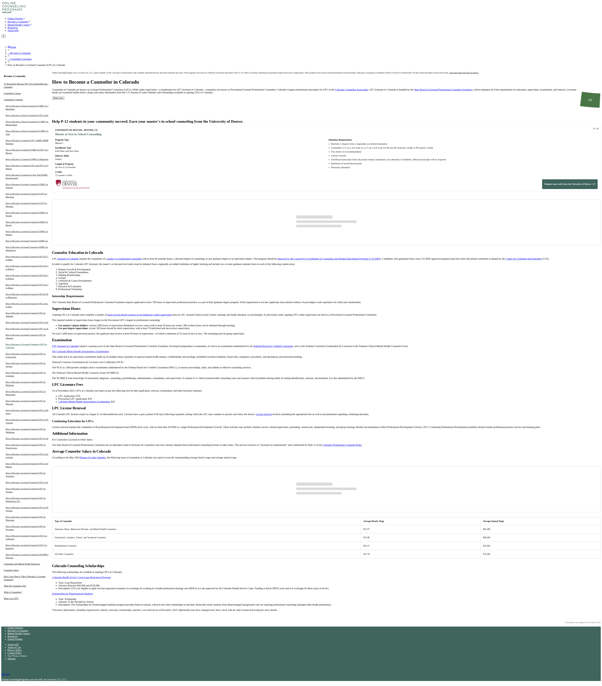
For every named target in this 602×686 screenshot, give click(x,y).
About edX (13, 644)
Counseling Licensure (13, 100)
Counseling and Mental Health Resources (22, 564)
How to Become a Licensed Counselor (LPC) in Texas (28, 482)
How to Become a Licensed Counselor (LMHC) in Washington (27, 249)
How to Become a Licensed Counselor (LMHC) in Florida (27, 214)
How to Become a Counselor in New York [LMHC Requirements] (27, 176)
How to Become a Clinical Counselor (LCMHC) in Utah (27, 133)
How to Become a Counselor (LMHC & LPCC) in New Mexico (29, 151)
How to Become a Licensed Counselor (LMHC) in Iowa (29, 241)
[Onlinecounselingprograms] (13, 13)
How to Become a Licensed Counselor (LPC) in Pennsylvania (26, 446)
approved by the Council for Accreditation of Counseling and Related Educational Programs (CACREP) (329, 258)
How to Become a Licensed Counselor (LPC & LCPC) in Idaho (28, 258)
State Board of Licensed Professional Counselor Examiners (443, 89)
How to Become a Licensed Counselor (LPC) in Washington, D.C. (26, 500)
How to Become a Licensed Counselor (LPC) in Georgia (26, 365)
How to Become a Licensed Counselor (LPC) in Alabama (26, 315)
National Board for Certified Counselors (273, 346)
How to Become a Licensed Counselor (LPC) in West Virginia (28, 509)
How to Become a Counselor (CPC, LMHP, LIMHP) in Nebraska (28, 142)
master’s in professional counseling (124, 258)
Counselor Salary (11, 570)
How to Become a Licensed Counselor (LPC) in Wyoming (26, 528)
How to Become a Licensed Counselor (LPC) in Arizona (29, 329)
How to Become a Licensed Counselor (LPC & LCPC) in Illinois (28, 267)
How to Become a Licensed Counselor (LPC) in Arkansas (26, 336)
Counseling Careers (12, 93)
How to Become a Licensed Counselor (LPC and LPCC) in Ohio (29, 305)
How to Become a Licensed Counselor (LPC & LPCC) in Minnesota (28, 296)
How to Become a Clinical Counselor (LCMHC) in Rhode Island (27, 123)
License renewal (264, 414)
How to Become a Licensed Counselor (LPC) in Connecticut (26, 355)
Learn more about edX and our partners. (464, 73)
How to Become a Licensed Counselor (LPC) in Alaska (29, 322)
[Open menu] (3, 36)
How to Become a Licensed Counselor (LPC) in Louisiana (26, 374)
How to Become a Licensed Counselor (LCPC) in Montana (26, 205)
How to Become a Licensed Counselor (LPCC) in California (26, 537)
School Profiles (15, 639)
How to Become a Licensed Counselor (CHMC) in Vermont (27, 186)
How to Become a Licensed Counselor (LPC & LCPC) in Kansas (28, 277)
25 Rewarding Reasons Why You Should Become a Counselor (26, 85)
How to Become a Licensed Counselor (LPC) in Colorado (26, 346)
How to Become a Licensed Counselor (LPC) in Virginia (26, 490)
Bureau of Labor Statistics (93, 457)
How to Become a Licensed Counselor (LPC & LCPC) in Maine (28, 286)
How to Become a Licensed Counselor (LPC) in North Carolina (28, 421)
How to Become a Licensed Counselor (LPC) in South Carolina (28, 456)
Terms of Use (14, 647)
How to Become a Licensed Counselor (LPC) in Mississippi (26, 393)
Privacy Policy (15, 650)
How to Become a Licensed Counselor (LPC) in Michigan (26, 384)
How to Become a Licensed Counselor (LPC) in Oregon (29, 439)
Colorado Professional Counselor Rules (342, 445)
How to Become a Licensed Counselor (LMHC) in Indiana (27, 233)
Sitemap (12, 658)
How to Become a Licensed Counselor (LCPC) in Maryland (26, 195)
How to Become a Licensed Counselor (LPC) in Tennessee (26, 475)
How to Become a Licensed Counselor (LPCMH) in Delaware (27, 556)
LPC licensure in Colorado (65, 346)
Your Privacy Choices (17, 656)
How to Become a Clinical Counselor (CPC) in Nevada (29, 115)
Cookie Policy (15, 653)
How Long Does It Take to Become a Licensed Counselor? (24, 578)
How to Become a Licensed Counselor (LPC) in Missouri (26, 402)
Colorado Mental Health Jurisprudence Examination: (84, 401)
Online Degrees (15, 628)
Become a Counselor (18, 630)
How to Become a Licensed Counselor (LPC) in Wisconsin (26, 518)
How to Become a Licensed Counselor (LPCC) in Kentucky (26, 547)
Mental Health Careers (19, 633)
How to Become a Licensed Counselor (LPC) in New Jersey (28, 412)
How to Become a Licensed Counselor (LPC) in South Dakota (28, 465)
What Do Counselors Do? (15, 586)
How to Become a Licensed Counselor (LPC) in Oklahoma (26, 431)
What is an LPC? (11, 599)
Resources (13, 636)
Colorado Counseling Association (351, 89)
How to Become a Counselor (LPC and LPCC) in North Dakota (29, 167)
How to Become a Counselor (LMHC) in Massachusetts (29, 159)
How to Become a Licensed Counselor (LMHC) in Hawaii (27, 224)
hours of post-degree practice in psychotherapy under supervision (139, 314)
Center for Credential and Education (523, 258)
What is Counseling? (13, 592)
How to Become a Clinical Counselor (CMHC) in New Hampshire (28, 107)
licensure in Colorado (68, 258)
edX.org (5, 674)
